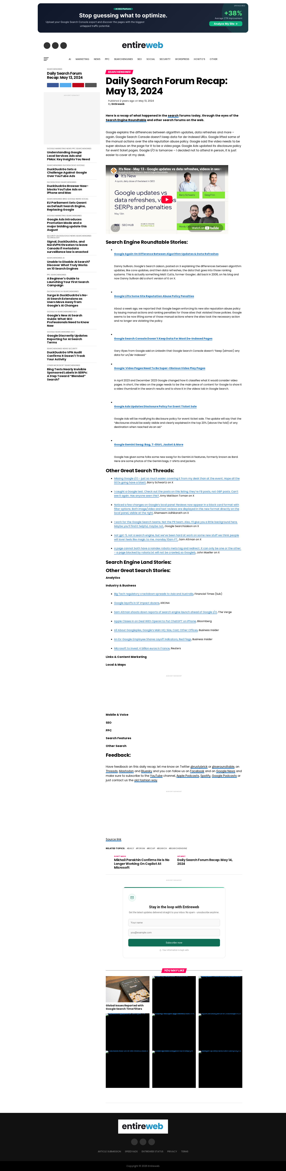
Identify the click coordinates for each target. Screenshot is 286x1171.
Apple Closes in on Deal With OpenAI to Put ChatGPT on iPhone (155, 621)
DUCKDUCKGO (69, 165)
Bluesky (146, 771)
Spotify (205, 776)
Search (162, 848)
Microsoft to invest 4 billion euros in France (142, 648)
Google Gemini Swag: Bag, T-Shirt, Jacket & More (148, 444)
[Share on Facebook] (53, 85)
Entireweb (118, 104)
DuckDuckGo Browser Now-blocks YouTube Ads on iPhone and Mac (68, 189)
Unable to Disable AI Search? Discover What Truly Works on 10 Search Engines (68, 265)
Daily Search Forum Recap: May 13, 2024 (65, 75)
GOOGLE (51, 148)
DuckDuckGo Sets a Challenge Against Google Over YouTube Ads (67, 173)
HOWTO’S (199, 59)
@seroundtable (223, 767)
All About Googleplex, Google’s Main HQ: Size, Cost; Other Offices (156, 630)
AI (70, 59)
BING (65, 199)
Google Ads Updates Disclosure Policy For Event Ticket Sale (155, 406)
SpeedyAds (131, 1151)
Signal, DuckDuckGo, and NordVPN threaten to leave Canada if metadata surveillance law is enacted (67, 247)
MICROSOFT (58, 365)
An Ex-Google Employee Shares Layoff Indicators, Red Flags (152, 639)
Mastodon (126, 771)
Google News (225, 771)
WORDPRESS (182, 59)
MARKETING (82, 59)
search (173, 116)
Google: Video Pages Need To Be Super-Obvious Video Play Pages (159, 368)
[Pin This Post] (78, 85)
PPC (107, 59)
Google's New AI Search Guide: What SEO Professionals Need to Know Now (68, 321)
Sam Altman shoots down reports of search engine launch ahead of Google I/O (165, 612)
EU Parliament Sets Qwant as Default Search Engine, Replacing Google (66, 206)
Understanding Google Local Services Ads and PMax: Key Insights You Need (68, 156)
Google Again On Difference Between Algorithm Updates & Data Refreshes (166, 254)
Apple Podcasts (187, 776)
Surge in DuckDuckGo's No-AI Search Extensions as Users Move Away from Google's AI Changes (67, 300)
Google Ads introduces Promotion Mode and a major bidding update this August (67, 224)
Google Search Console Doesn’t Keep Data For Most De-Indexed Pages (163, 338)
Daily (131, 848)
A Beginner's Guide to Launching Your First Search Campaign (68, 282)
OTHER (213, 59)
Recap (151, 848)
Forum (141, 848)
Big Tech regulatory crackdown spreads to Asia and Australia (153, 594)
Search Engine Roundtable (126, 120)
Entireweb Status (152, 1151)
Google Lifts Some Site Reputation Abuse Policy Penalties (154, 296)
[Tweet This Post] (66, 85)
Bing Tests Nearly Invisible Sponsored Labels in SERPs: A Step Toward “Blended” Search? (67, 374)
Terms (184, 1151)
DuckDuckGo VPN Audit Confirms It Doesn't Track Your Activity (66, 356)
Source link (113, 839)
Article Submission (109, 1151)
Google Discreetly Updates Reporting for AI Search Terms (67, 339)
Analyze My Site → (226, 23)
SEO (139, 59)
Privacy (172, 1151)
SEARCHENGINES (123, 59)
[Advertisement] (72, 120)
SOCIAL (150, 59)
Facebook (197, 771)
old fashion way (145, 780)
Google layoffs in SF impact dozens (136, 603)
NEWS (97, 59)
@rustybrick (199, 767)
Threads (112, 771)
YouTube (156, 776)
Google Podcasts (224, 776)
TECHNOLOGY (53, 237)
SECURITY (165, 59)
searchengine (178, 848)
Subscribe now (174, 942)
